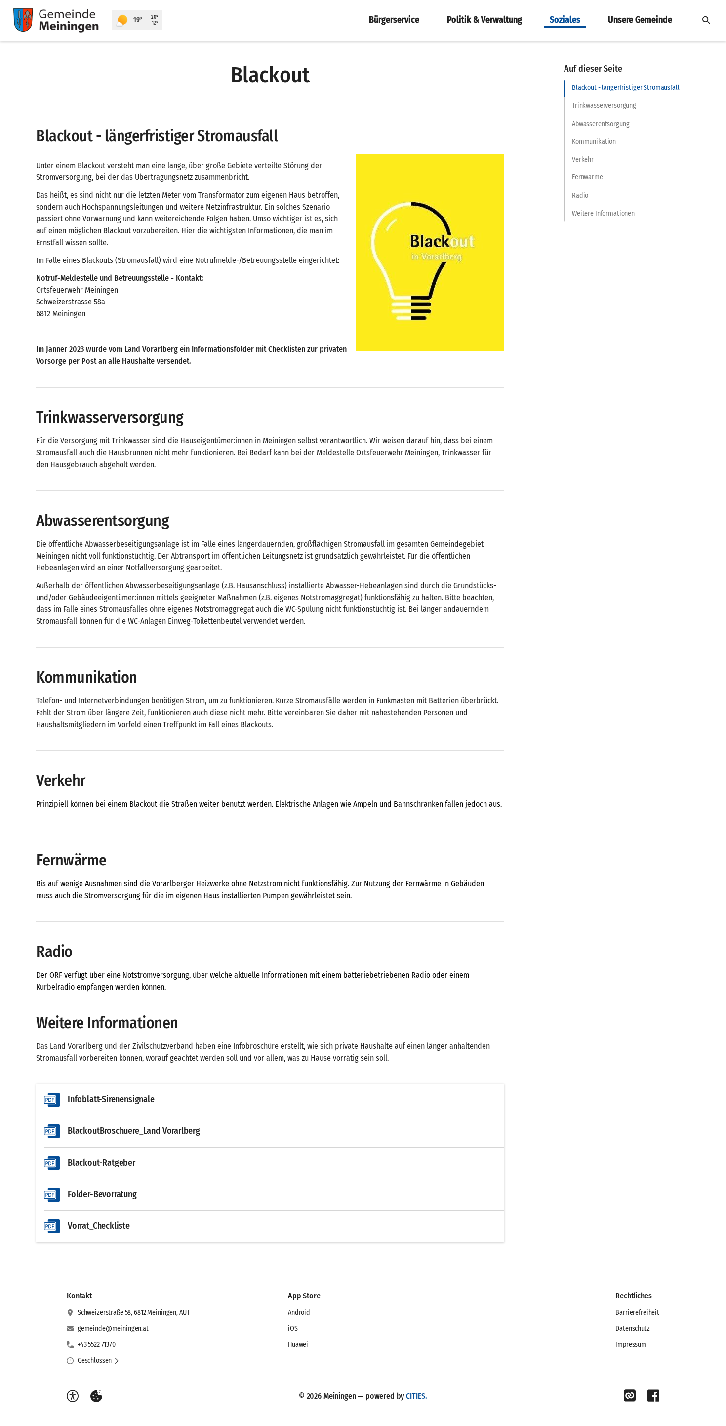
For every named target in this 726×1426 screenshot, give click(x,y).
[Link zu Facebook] (653, 1396)
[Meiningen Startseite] (56, 20)
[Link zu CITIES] (630, 1396)
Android (299, 1312)
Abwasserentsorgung (600, 124)
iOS (293, 1328)
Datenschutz (632, 1328)
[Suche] (706, 20)
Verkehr (583, 159)
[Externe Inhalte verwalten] (96, 1396)
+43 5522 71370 (97, 1344)
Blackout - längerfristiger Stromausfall (626, 88)
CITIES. (416, 1396)
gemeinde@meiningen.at (113, 1328)
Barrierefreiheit (637, 1312)
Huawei (298, 1344)
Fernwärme (587, 177)
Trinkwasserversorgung (604, 105)
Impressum (630, 1344)
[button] (430, 252)
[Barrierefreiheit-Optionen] (73, 1396)
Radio (580, 195)
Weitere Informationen (603, 213)
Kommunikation (594, 141)
